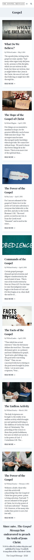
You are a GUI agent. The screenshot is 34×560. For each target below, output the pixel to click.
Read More (10, 84)
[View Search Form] (31, 3)
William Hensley (12, 267)
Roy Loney (10, 197)
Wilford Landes (11, 52)
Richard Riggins (11, 123)
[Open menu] (27, 3)
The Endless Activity (17, 406)
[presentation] (17, 30)
